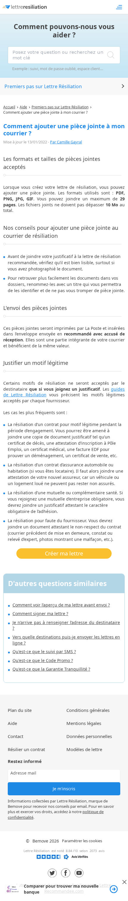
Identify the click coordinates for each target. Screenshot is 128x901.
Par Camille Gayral (66, 142)
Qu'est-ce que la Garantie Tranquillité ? (51, 669)
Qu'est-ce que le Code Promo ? (43, 660)
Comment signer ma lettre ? (40, 613)
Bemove (40, 841)
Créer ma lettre (64, 553)
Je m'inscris (64, 788)
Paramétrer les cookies (82, 840)
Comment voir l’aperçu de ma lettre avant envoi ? (61, 605)
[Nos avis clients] (64, 858)
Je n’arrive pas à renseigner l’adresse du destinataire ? (66, 625)
